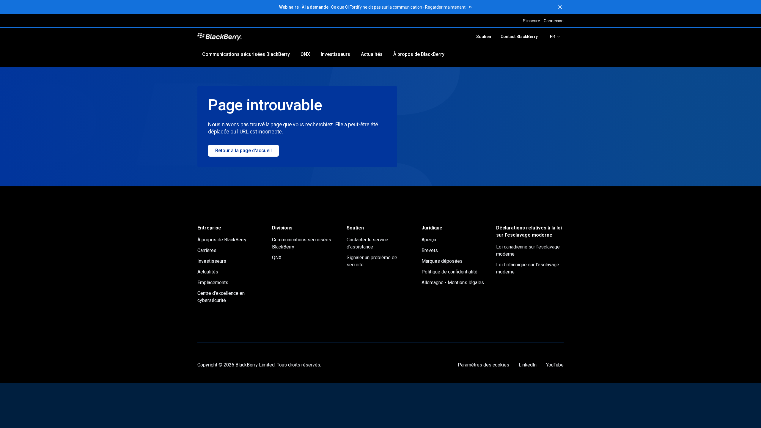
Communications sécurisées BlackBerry (246, 54)
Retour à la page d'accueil (243, 150)
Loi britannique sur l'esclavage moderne (527, 268)
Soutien (483, 36)
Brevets (430, 250)
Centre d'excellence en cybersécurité (221, 296)
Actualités (372, 54)
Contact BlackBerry (519, 36)
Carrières (206, 250)
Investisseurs (335, 54)
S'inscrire (531, 20)
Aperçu (429, 240)
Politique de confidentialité (449, 272)
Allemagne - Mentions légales (453, 282)
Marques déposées (442, 261)
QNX (305, 54)
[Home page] (260, 36)
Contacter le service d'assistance (367, 243)
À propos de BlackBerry (418, 54)
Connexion (554, 20)
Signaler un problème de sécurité (372, 261)
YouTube (555, 365)
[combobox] (555, 36)
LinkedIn (528, 365)
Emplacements (212, 282)
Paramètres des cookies (483, 365)
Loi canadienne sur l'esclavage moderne (528, 250)
